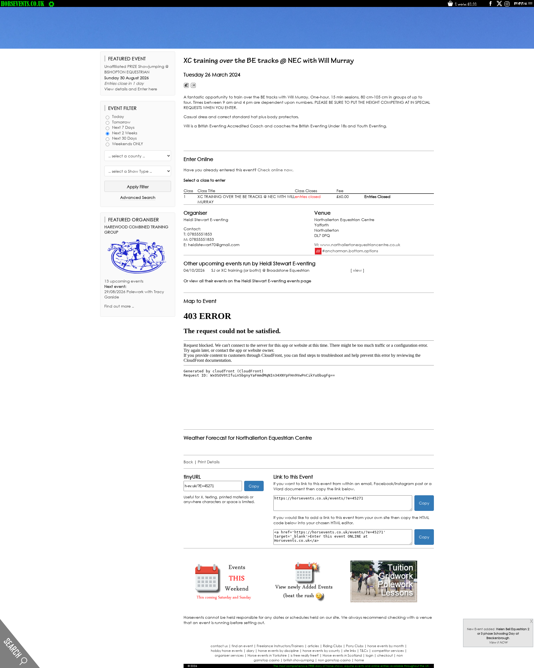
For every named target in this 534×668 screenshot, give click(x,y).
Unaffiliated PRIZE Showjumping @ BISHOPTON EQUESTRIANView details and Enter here (136, 77)
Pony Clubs (355, 646)
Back (188, 461)
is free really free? (305, 655)
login (369, 655)
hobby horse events (227, 650)
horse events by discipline (278, 650)
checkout (385, 655)
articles (313, 646)
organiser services (229, 655)
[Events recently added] (303, 600)
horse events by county (321, 650)
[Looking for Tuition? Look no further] (383, 600)
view (357, 270)
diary (250, 650)
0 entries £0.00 (465, 4)
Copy (254, 486)
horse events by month (385, 646)
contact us (219, 646)
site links (350, 650)
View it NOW (498, 642)
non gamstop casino (334, 660)
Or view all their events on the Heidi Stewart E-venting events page (247, 280)
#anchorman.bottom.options (350, 250)
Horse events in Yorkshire (267, 655)
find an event (242, 646)
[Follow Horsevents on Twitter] (499, 5)
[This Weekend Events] (223, 600)
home (359, 660)
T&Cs (364, 650)
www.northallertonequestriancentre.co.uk (360, 244)
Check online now (275, 169)
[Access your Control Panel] (51, 3)
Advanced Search (137, 197)
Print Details (208, 461)
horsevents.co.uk (22, 3)
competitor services (388, 650)
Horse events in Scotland (342, 655)
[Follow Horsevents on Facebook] (490, 5)
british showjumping (298, 660)
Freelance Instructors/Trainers (280, 646)
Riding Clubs (332, 646)
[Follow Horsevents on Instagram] (507, 5)
